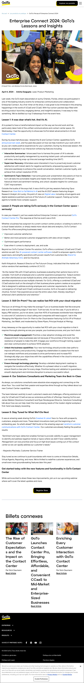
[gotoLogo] (6, 3)
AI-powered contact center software (35, 252)
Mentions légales (48, 660)
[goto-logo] (42, 618)
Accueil (4, 13)
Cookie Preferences (41, 679)
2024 (35, 86)
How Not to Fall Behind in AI (25, 191)
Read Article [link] (11, 573)
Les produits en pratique (18, 13)
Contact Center (9, 134)
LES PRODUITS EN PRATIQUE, (22, 86)
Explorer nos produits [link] (67, 3)
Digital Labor (50, 194)
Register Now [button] (42, 490)
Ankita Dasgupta (23, 92)
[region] (42, 673)
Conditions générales (9, 655)
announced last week (11, 143)
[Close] (80, 666)
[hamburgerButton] (80, 3)
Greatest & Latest (44, 418)
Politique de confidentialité (52, 655)
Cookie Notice (67, 674)
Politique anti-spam (8, 660)
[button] (8, 625)
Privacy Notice (52, 674)
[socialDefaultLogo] (26, 642)
